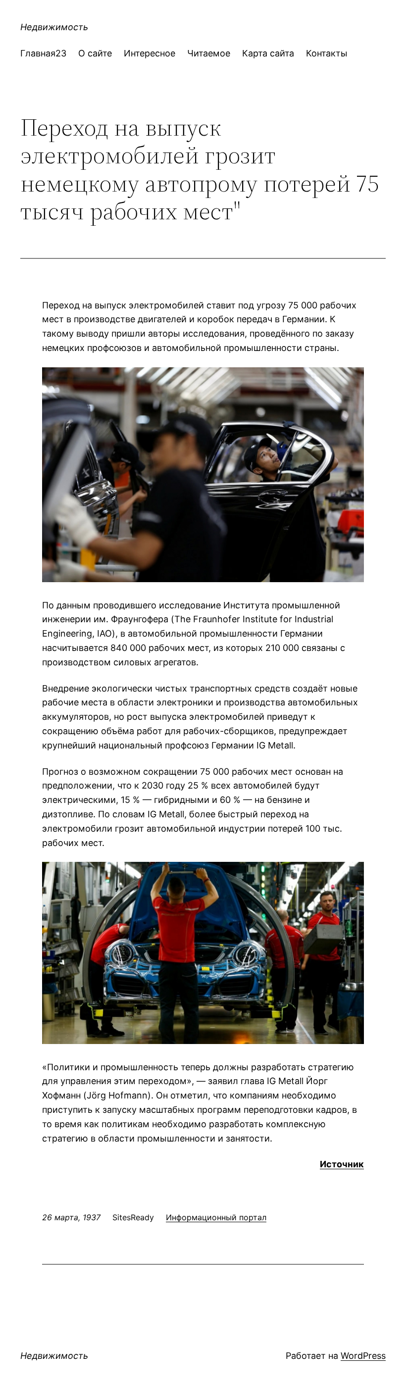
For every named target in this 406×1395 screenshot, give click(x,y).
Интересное (149, 53)
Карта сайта (268, 53)
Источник (342, 1164)
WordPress (363, 1355)
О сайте (95, 53)
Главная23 (43, 53)
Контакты (327, 53)
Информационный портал (216, 1217)
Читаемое (208, 53)
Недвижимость (54, 27)
